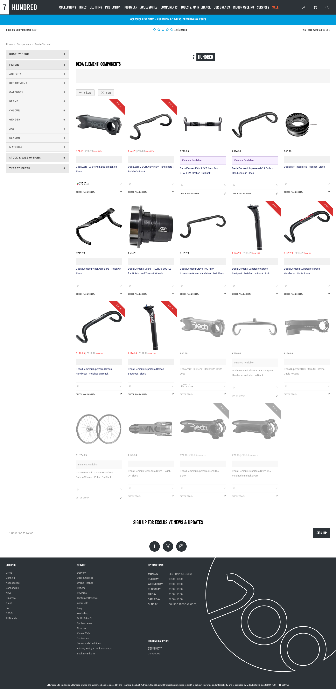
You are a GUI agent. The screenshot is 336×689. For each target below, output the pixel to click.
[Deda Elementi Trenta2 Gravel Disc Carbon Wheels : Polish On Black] (99, 429)
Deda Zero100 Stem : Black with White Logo (201, 371)
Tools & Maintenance (196, 7)
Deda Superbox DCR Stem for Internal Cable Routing (304, 371)
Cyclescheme (84, 623)
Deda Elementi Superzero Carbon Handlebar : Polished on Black (94, 371)
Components (169, 7)
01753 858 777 (155, 649)
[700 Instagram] (181, 546)
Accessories (149, 7)
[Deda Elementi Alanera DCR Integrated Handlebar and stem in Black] (255, 327)
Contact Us (154, 653)
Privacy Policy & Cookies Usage (94, 648)
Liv (7, 608)
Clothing (96, 7)
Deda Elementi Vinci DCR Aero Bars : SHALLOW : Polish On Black (200, 170)
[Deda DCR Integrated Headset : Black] (307, 125)
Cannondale (12, 587)
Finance (81, 628)
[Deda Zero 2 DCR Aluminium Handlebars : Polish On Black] (151, 125)
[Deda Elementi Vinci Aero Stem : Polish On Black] (151, 429)
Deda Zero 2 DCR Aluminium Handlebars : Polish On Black (150, 169)
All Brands (11, 618)
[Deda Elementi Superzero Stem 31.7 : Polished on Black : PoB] (255, 429)
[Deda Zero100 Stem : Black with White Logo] (203, 327)
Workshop (82, 613)
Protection (113, 7)
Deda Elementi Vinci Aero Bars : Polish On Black (98, 271)
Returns (81, 587)
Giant (9, 603)
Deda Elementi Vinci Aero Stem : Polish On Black (149, 473)
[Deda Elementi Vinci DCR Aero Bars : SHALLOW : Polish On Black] (203, 125)
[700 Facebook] (154, 546)
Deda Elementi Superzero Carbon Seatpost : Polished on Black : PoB (251, 271)
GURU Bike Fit (84, 618)
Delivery (81, 572)
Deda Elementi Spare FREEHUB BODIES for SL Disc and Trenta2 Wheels (149, 271)
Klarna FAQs (83, 633)
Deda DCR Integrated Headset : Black (304, 166)
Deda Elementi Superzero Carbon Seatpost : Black (146, 371)
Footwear (130, 7)
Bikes (83, 7)
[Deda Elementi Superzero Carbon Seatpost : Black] (151, 327)
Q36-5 (9, 613)
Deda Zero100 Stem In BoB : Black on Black (96, 169)
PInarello (11, 598)
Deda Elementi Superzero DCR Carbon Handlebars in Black (252, 170)
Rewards (82, 592)
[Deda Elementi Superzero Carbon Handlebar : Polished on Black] (99, 327)
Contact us (83, 638)
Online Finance (85, 582)
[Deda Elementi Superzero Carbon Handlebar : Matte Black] (307, 227)
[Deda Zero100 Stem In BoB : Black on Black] (99, 125)
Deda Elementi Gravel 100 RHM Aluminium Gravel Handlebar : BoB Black (202, 271)
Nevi (8, 592)
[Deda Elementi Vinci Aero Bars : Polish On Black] (99, 227)
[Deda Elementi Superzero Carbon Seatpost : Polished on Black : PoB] (255, 227)
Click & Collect (85, 577)
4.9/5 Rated (180, 30)
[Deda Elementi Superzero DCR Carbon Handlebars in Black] (255, 125)
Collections (67, 7)
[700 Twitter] (168, 546)
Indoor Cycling (243, 7)
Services (263, 7)
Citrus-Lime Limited (180, 685)
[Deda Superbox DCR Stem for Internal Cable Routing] (307, 327)
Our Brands (222, 7)
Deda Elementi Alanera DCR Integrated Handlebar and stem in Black (253, 373)
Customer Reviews (87, 598)
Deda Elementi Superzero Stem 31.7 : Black (200, 473)
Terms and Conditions (89, 643)
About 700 (82, 603)
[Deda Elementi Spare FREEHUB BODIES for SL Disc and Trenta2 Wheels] (151, 227)
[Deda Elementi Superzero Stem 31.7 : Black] (203, 429)
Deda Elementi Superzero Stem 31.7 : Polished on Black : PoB (252, 473)
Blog (79, 608)
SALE (275, 7)
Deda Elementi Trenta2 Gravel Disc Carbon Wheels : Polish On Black (95, 475)
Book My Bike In (86, 653)
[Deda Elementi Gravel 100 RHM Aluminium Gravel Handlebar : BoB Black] (203, 227)
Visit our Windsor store (316, 30)
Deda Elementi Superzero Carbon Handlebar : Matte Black (302, 271)
